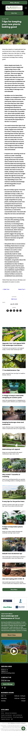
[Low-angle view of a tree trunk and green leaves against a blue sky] (14, 361)
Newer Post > (22, 289)
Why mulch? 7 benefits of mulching (11, 475)
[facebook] (2, 688)
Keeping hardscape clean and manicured (13, 423)
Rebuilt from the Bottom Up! (12, 553)
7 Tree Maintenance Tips (11, 370)
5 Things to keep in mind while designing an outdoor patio (13, 396)
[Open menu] (26, 8)
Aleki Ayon (14, 299)
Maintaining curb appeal (11, 449)
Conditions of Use (23, 725)
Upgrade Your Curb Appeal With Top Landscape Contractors (13, 344)
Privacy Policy (3, 725)
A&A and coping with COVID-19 (13, 579)
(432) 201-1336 (5, 681)
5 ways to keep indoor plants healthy (12, 528)
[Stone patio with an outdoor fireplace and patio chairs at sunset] (14, 413)
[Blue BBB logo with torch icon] (20, 601)
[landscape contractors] (14, 334)
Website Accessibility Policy (20, 727)
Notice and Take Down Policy (8, 727)
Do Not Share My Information (13, 725)
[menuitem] (3, 713)
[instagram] (5, 688)
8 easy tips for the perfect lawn (13, 501)
